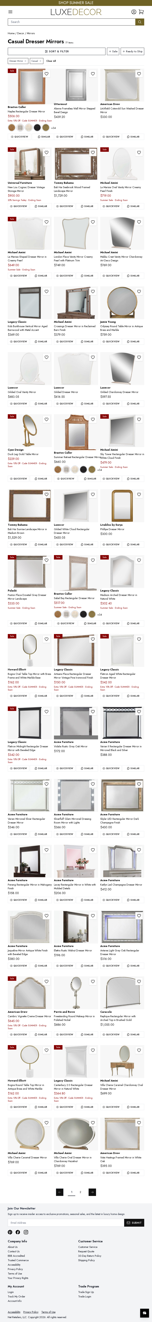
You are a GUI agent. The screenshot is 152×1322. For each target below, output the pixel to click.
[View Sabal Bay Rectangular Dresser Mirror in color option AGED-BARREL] (58, 614)
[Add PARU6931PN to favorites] (93, 981)
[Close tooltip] (146, 1301)
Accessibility (14, 1265)
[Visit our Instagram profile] (26, 1232)
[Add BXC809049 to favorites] (93, 560)
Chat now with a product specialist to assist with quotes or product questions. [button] (118, 1303)
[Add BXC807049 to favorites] (46, 73)
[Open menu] (10, 11)
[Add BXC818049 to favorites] (93, 419)
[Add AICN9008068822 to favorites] (139, 1050)
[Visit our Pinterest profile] (10, 1232)
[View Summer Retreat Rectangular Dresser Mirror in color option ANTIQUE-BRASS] (92, 469)
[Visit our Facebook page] (17, 1232)
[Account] (134, 12)
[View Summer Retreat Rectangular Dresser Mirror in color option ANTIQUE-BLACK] (83, 469)
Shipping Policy (86, 1260)
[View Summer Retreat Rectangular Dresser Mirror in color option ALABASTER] (66, 469)
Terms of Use (15, 1273)
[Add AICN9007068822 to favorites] (139, 222)
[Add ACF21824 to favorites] (139, 915)
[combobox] (71, 22)
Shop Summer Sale (76, 3)
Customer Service (87, 1247)
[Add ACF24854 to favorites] (93, 915)
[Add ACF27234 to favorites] (139, 850)
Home (11, 33)
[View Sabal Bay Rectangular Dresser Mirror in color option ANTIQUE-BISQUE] (75, 614)
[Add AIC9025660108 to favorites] (139, 419)
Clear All (51, 61)
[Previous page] (59, 1192)
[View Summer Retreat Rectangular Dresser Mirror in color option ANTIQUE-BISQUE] (75, 469)
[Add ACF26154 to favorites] (46, 784)
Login (11, 1292)
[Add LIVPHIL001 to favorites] (139, 494)
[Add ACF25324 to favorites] (139, 784)
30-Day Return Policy (89, 1256)
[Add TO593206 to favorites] (93, 152)
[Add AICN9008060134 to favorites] (46, 1122)
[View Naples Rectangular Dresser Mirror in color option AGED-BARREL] (12, 127)
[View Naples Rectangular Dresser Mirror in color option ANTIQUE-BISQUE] (29, 127)
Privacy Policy (15, 1269)
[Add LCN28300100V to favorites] (139, 560)
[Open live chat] (144, 1313)
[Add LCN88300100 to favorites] (46, 291)
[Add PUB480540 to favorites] (46, 560)
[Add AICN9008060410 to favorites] (93, 1122)
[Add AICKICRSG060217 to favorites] (93, 291)
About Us (12, 1247)
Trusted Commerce (18, 1260)
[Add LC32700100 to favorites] (93, 639)
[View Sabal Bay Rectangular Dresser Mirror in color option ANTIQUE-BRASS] (92, 614)
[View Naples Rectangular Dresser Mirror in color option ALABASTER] (20, 127)
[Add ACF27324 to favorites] (93, 711)
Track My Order (16, 1296)
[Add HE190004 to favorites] (46, 639)
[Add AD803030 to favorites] (139, 1122)
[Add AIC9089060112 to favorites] (46, 222)
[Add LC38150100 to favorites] (93, 1050)
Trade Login (84, 1296)
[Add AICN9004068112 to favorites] (93, 222)
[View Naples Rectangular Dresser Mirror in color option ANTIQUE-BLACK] (37, 127)
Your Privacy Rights (18, 1278)
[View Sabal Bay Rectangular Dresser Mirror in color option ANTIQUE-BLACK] (83, 614)
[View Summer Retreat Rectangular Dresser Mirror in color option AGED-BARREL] (58, 469)
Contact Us (13, 1251)
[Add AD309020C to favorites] (46, 981)
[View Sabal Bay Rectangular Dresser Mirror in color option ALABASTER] (66, 614)
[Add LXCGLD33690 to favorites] (46, 357)
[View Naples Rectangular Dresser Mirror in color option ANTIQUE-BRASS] (46, 127)
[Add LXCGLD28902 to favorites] (93, 494)
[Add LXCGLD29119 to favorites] (139, 357)
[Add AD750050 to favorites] (139, 73)
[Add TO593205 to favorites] (46, 494)
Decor (20, 33)
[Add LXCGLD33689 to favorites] (93, 357)
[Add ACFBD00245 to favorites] (93, 784)
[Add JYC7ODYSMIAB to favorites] (139, 291)
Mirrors (31, 33)
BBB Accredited (16, 1256)
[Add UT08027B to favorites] (93, 73)
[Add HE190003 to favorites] (46, 1050)
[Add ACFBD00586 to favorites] (139, 711)
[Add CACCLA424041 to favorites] (139, 981)
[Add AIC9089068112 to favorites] (139, 152)
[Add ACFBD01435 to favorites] (46, 915)
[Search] (139, 22)
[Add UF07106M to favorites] (46, 152)
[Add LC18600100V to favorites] (46, 711)
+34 (53, 128)
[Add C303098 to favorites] (46, 419)
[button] (141, 12)
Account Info (15, 1301)
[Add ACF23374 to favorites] (46, 850)
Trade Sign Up (86, 1292)
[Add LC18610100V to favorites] (139, 639)
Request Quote (86, 1251)
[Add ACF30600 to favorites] (93, 850)
